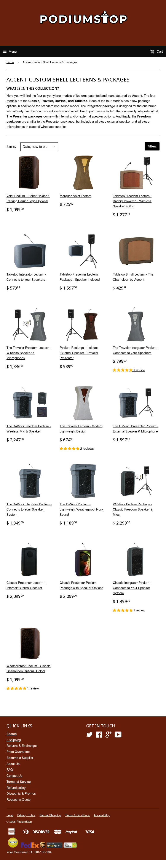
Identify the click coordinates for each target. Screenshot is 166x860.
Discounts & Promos (21, 793)
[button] (123, 370)
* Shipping (13, 739)
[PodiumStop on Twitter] (89, 735)
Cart (159, 51)
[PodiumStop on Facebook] (99, 735)
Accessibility (102, 815)
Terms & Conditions (77, 815)
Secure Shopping (50, 815)
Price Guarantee (18, 751)
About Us (13, 763)
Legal (9, 815)
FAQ (9, 769)
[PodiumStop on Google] (108, 735)
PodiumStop (24, 821)
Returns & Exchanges (22, 745)
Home (10, 62)
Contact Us (14, 775)
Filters (152, 146)
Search (11, 733)
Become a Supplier (19, 757)
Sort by (11, 146)
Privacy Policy (26, 815)
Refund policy (16, 787)
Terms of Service (18, 781)
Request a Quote (18, 799)
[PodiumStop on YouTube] (118, 735)
